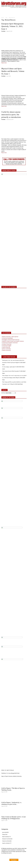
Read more (4, 62)
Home (2, 17)
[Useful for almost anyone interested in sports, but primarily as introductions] (14, 129)
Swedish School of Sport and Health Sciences (13, 341)
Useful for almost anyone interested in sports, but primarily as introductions (11, 114)
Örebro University (6, 350)
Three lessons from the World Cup (9, 371)
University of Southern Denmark (10, 342)
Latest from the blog (9, 357)
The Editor (3, 31)
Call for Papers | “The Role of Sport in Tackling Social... (13, 789)
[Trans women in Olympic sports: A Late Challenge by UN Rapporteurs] (14, 812)
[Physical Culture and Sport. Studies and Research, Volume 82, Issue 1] (14, 86)
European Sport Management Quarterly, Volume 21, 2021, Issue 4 (12, 26)
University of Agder (6, 345)
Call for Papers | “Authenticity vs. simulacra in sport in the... (11, 803)
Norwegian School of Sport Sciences (10, 339)
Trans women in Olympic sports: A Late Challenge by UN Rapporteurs (13, 818)
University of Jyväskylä (7, 338)
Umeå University (6, 347)
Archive (3, 393)
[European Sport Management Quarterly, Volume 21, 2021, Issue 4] (14, 41)
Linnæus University (6, 344)
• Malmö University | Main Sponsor (9, 336)
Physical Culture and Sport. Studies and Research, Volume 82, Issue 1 (12, 71)
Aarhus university (6, 348)
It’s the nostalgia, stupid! (7, 366)
